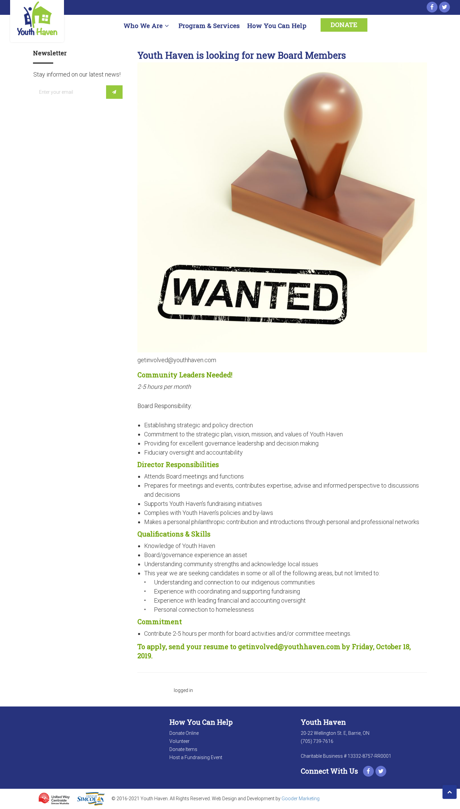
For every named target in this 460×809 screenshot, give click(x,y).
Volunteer (179, 741)
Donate (344, 24)
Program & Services (209, 25)
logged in (183, 690)
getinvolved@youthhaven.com (289, 646)
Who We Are (143, 25)
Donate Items (183, 749)
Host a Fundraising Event (195, 757)
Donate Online (184, 733)
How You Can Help (276, 25)
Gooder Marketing (301, 798)
